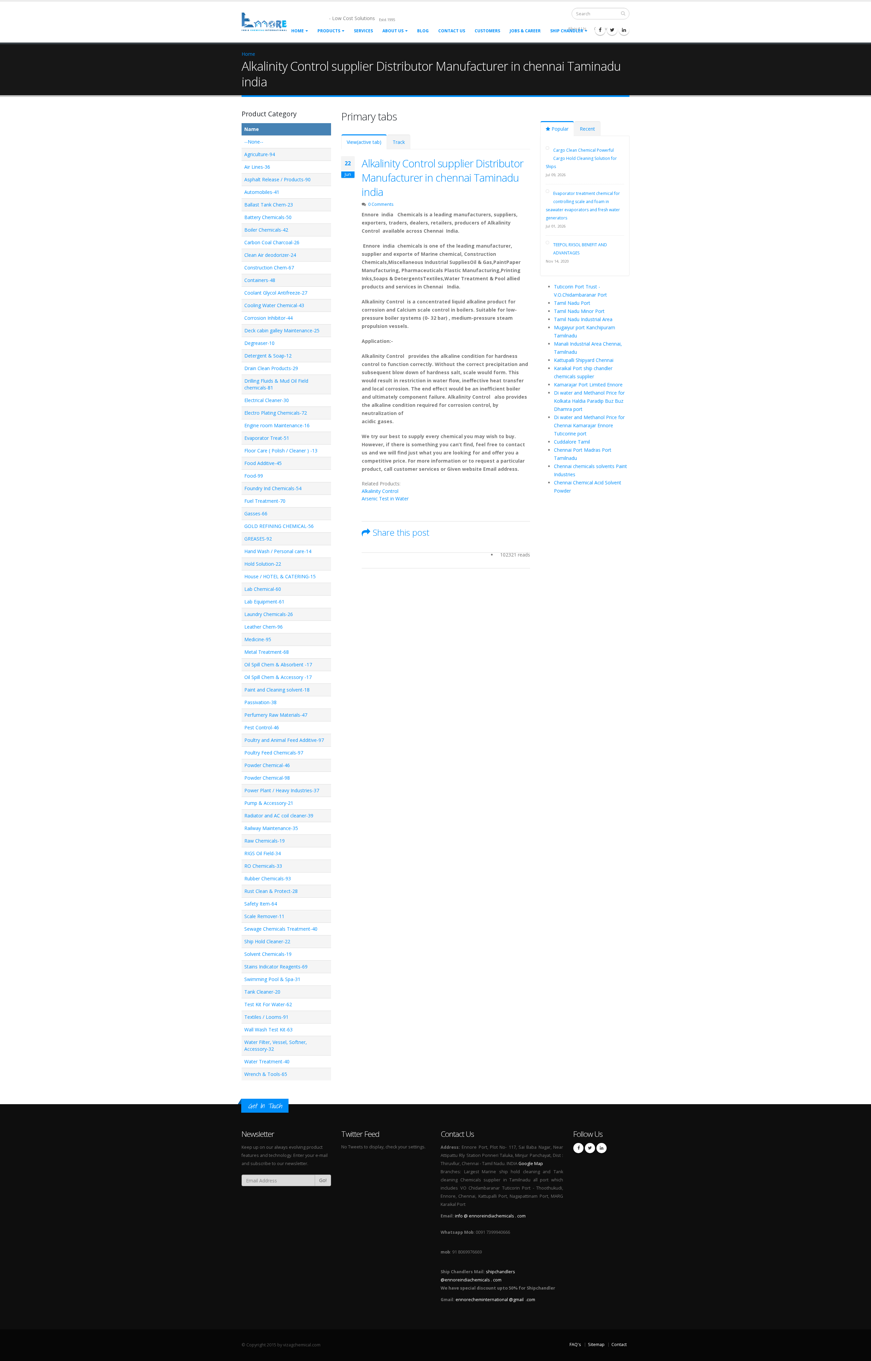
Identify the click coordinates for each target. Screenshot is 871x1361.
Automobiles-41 (261, 192)
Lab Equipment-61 (264, 601)
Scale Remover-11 (264, 916)
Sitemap (596, 1344)
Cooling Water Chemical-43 (274, 305)
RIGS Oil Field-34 (262, 853)
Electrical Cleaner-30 (266, 400)
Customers (487, 31)
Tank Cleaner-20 (262, 992)
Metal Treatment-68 (266, 652)
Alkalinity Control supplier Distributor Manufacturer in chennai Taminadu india (442, 177)
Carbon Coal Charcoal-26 (271, 242)
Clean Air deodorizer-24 (270, 255)
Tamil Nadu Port (572, 303)
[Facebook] (600, 30)
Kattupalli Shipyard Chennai (583, 360)
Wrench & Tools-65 (265, 1074)
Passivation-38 (260, 702)
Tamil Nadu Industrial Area (583, 319)
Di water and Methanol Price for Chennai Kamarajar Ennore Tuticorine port (589, 425)
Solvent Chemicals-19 (268, 954)
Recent (587, 129)
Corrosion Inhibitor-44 (268, 318)
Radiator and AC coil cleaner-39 (278, 815)
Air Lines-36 (257, 167)
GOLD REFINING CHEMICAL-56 (279, 526)
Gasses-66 (255, 513)
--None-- (253, 141)
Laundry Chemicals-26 (268, 614)
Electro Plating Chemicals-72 (275, 413)
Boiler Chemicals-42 (266, 230)
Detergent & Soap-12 (268, 355)
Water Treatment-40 (267, 1061)
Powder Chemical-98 (267, 778)
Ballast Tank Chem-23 (268, 204)
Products (328, 31)
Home (297, 31)
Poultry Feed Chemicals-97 (273, 752)
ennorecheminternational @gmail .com (495, 1299)
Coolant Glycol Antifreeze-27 (275, 292)
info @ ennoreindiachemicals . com (490, 1216)
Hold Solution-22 (262, 564)
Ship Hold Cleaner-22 (267, 941)
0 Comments (381, 204)
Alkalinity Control (380, 491)
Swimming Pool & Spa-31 (272, 979)
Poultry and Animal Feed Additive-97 (284, 740)
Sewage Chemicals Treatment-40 (280, 929)
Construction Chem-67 (269, 267)
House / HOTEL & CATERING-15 (280, 576)
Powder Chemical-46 (267, 765)
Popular (559, 129)
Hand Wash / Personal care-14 (277, 551)
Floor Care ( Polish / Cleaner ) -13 (280, 450)
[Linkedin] (624, 30)
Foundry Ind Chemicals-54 (272, 488)
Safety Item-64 (260, 903)
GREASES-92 (258, 538)
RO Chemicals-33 (263, 866)
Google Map (531, 1163)
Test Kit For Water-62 (268, 1004)
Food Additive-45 (263, 463)
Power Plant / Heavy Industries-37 (281, 790)
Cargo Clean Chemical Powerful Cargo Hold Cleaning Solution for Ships (581, 158)
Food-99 (253, 475)
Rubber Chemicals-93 (267, 878)
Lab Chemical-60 (262, 589)
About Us (393, 31)
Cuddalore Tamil (572, 441)
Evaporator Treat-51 (266, 438)
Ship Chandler (566, 31)
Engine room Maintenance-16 (277, 425)
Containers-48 (259, 280)
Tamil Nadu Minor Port (579, 311)
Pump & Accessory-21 (268, 803)
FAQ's (575, 1344)
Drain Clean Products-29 (271, 368)
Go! (323, 1180)
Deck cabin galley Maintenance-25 (281, 330)
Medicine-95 (257, 639)
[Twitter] (612, 30)
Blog (423, 31)
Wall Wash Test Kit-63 (268, 1029)
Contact (619, 1344)
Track (399, 142)
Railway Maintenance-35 (271, 828)
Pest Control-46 (261, 727)
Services (363, 31)
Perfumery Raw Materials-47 (275, 715)
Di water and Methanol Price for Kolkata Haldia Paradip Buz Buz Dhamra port (589, 400)
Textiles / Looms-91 (266, 1017)
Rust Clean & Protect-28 (271, 891)
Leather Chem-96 (263, 627)
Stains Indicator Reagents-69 (276, 966)
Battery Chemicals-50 (268, 217)
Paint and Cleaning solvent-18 (277, 689)
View (364, 142)
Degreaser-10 (259, 343)
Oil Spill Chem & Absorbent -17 (278, 664)
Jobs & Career (525, 31)
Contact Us (451, 31)
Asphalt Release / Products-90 (277, 179)
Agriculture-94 (259, 154)
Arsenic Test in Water (385, 498)
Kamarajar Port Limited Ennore (588, 384)
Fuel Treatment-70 (264, 501)
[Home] (268, 21)
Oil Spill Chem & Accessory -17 (278, 677)
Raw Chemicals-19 (264, 840)
